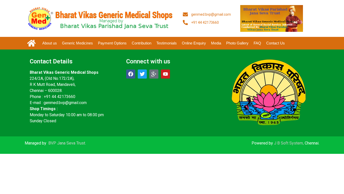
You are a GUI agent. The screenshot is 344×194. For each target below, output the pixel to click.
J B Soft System (288, 143)
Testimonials (166, 43)
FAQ (257, 43)
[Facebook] (130, 74)
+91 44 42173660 (59, 96)
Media (216, 43)
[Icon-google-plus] (153, 74)
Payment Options (112, 43)
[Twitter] (142, 74)
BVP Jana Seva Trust (66, 143)
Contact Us (275, 43)
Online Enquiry (194, 43)
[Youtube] (165, 74)
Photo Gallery (237, 43)
